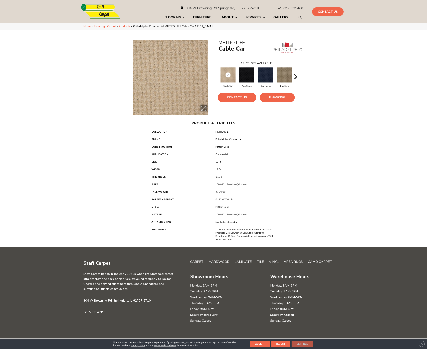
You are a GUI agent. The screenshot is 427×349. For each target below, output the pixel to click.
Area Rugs (293, 261)
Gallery (280, 17)
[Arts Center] (247, 75)
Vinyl (274, 261)
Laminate (243, 261)
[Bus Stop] (284, 75)
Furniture (202, 17)
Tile (260, 261)
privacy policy (138, 345)
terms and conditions (165, 345)
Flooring (172, 17)
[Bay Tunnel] (265, 75)
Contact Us (237, 97)
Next (295, 71)
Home (87, 26)
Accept (260, 343)
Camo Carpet (320, 261)
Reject (280, 343)
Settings (302, 343)
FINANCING (277, 97)
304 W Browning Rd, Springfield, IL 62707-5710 (222, 8)
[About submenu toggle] (236, 17)
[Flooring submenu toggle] (183, 17)
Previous (216, 71)
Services (254, 17)
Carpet (111, 26)
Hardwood (219, 261)
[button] (301, 17)
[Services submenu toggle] (264, 17)
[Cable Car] (228, 75)
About (228, 17)
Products (124, 26)
